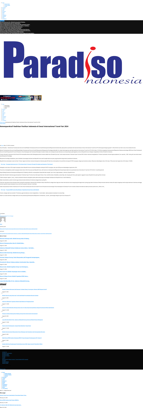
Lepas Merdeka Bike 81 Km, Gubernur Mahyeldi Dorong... (15, 281)
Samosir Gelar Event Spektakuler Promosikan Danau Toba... (13, 395)
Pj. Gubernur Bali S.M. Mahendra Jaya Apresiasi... (10, 405)
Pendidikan (4, 15)
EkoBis (3, 12)
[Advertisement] (71, 136)
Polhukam (4, 16)
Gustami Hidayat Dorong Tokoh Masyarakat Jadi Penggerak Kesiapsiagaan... (17, 33)
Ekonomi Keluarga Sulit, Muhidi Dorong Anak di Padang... (12, 22)
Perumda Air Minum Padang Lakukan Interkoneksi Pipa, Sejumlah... (17, 262)
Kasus (3, 17)
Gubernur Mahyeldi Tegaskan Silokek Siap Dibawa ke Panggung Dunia (18, 301)
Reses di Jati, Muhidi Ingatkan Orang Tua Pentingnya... (14, 266)
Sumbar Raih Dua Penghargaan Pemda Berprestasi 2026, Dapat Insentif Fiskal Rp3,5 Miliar (22, 344)
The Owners (4, 18)
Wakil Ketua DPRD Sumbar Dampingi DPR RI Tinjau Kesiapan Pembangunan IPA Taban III (22, 338)
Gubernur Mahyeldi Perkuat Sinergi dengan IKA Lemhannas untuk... (15, 24)
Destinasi (4, 7)
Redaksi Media (7, 4)
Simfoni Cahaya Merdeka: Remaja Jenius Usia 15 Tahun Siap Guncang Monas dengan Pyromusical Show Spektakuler (28, 307)
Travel (3, 8)
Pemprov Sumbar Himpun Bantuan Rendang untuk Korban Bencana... (15, 30)
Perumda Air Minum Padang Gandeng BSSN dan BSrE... (12, 32)
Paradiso (4, 360)
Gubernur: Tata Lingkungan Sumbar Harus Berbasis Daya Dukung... (15, 29)
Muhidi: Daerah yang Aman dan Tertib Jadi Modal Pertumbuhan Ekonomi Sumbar (20, 295)
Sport (3, 13)
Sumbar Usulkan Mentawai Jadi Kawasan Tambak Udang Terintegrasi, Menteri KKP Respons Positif (24, 289)
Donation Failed (5, 354)
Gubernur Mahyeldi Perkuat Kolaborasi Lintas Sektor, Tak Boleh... (14, 25)
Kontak (5, 6)
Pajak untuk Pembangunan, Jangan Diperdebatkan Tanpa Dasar (16, 325)
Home (3, 2)
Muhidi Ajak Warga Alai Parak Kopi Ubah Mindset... (11, 27)
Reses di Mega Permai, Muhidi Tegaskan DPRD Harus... (14, 276)
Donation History (5, 355)
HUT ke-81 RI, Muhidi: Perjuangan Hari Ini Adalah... (13, 271)
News (4, 123)
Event (3, 10)
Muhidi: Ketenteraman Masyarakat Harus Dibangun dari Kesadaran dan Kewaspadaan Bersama (23, 332)
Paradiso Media (7, 5)
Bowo (2, 145)
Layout (3, 358)
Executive (4, 11)
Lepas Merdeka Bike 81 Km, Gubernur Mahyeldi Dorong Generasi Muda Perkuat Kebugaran (22, 319)
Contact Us (4, 352)
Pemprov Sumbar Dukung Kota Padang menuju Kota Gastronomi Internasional (19, 313)
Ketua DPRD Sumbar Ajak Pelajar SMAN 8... (9, 400)
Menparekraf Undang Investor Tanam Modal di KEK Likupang (15, 359)
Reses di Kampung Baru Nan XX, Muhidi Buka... (10, 23)
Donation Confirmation (7, 353)
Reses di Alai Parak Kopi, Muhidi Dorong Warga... (11, 28)
